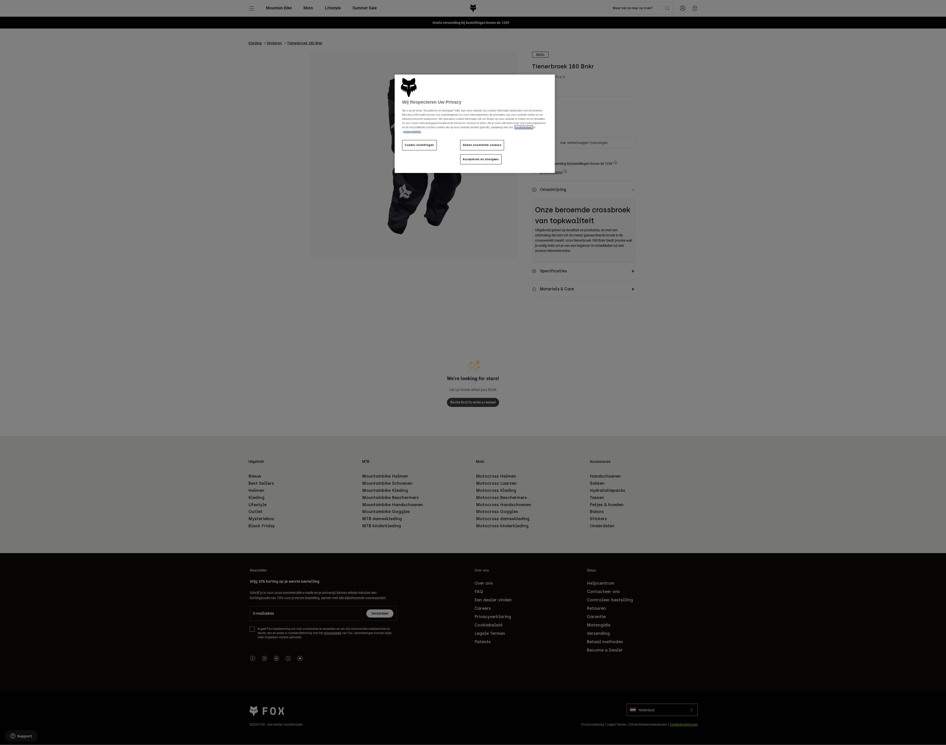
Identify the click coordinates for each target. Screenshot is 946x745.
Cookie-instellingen (419, 145)
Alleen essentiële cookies (482, 145)
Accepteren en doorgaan (481, 159)
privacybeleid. (412, 131)
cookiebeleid (523, 127)
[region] (475, 124)
